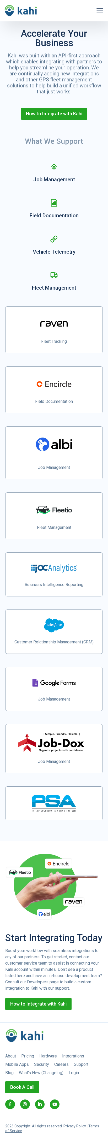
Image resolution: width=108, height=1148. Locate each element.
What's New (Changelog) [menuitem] (41, 1072)
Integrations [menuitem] (73, 1056)
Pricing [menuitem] (27, 1056)
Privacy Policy (74, 1126)
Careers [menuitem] (61, 1064)
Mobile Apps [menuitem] (17, 1064)
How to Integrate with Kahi (54, 113)
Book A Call (22, 1087)
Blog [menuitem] (9, 1072)
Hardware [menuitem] (48, 1056)
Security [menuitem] (41, 1064)
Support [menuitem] (81, 1064)
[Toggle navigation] (100, 11)
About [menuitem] (10, 1056)
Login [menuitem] (74, 1072)
